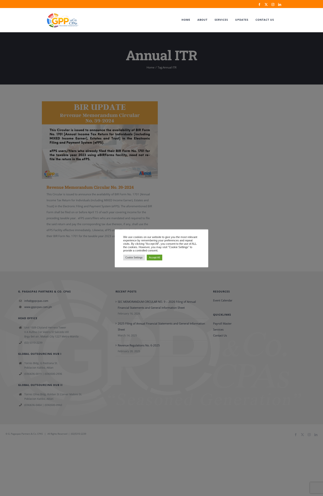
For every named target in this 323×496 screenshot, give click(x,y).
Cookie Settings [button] (134, 257)
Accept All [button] (154, 257)
